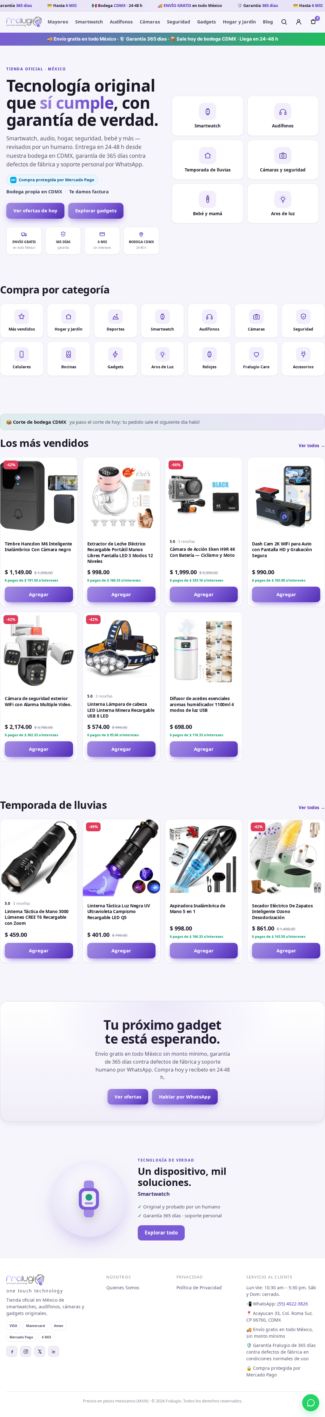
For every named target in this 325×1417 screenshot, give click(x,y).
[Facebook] (11, 1351)
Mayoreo (58, 22)
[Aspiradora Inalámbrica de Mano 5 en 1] (203, 857)
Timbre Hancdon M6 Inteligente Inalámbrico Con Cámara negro (38, 547)
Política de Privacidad (199, 1288)
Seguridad (178, 22)
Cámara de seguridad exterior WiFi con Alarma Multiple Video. (38, 701)
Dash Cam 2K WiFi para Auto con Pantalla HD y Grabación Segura (282, 549)
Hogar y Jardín (239, 22)
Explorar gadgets (95, 210)
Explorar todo (161, 1232)
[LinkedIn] (53, 1351)
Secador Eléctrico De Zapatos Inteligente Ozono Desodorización (282, 911)
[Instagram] (25, 1351)
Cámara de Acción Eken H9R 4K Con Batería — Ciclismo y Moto (202, 552)
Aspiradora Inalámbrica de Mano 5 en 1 (197, 909)
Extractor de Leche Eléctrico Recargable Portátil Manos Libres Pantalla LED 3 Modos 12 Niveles (120, 552)
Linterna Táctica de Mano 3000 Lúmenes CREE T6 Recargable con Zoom (37, 917)
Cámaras (150, 22)
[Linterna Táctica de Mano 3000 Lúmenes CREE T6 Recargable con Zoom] (38, 857)
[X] (39, 1351)
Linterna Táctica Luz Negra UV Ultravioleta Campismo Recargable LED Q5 (118, 911)
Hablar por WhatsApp (185, 1096)
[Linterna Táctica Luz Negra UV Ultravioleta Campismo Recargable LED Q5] (121, 857)
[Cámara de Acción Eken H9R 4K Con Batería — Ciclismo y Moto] (203, 495)
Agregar (39, 594)
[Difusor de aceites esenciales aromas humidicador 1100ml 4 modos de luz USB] (203, 650)
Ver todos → (312, 445)
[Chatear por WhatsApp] (310, 1402)
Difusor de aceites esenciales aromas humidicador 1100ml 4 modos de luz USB (202, 704)
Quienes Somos (122, 1288)
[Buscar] (284, 21)
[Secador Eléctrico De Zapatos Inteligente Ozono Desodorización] (286, 857)
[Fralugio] (24, 22)
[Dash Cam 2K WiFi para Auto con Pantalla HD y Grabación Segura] (286, 495)
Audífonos (121, 22)
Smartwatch (89, 22)
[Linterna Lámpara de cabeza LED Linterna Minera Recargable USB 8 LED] (121, 650)
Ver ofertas (128, 1096)
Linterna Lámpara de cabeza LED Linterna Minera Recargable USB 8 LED (121, 710)
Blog (268, 22)
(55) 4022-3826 (292, 1304)
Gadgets (206, 22)
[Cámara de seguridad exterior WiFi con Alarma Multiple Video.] (38, 650)
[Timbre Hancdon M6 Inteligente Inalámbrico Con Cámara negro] (38, 495)
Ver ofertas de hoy (35, 210)
